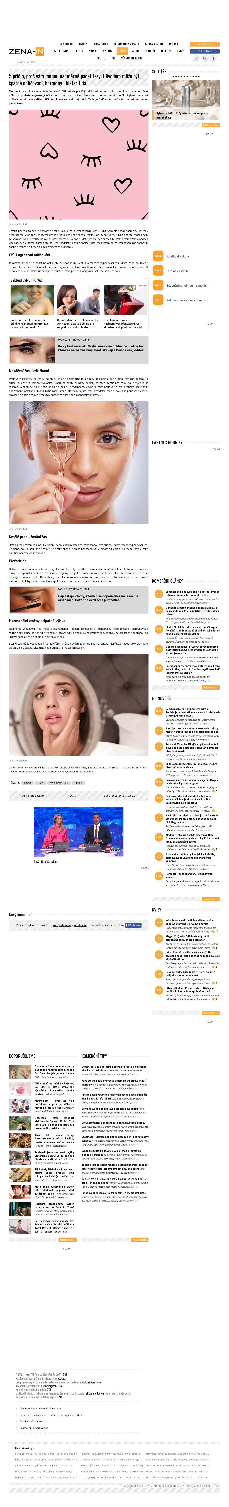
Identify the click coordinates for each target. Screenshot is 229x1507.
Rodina (173, 44)
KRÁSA (27, 783)
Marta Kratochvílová (123, 796)
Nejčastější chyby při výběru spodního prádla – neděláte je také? (113, 1465)
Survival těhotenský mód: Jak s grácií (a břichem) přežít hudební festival (47, 1454)
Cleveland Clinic (74, 771)
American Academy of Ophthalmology (47, 771)
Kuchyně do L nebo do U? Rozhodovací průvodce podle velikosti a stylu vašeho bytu (178, 1460)
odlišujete (53, 263)
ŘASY (40, 783)
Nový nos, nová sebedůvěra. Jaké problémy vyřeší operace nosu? (178, 1454)
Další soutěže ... (210, 125)
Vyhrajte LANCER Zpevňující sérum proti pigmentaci (182, 115)
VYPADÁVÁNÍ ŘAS (59, 783)
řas (25, 231)
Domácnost (100, 44)
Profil (100, 58)
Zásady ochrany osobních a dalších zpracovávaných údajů (51, 1415)
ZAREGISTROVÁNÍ (62, 925)
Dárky (83, 44)
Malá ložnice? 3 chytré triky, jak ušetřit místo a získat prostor (178, 1477)
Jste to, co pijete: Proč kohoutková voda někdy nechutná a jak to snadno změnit (113, 1477)
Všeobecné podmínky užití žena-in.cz (40, 1408)
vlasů (96, 231)
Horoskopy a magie (127, 44)
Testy (79, 51)
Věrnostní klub (131, 58)
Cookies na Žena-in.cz (32, 1421)
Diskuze (166, 51)
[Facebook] (213, 58)
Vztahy (107, 51)
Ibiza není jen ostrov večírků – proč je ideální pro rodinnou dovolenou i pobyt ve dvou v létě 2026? (47, 1460)
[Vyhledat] (196, 58)
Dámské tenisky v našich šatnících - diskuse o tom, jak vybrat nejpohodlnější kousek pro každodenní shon (113, 1460)
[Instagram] (205, 58)
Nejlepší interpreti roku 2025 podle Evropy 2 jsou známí (46, 1477)
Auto (135, 51)
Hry (113, 58)
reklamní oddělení (94, 1393)
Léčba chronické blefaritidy (30, 767)
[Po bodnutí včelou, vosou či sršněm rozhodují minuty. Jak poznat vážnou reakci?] (32, 300)
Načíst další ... (67, 1239)
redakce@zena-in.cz (91, 1382)
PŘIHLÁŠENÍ (80, 925)
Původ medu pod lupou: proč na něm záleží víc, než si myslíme (178, 1472)
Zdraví (122, 51)
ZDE (65, 1375)
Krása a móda (154, 44)
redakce (60, 1378)
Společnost (62, 51)
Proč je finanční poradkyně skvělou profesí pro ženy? (43, 1472)
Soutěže (150, 51)
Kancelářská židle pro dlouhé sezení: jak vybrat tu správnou (113, 1472)
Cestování (66, 44)
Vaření (93, 51)
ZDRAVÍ (78, 783)
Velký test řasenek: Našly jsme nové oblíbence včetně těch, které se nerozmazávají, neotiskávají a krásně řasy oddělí (102, 348)
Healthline (88, 771)
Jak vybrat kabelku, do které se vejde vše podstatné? (44, 1465)
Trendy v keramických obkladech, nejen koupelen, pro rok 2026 (178, 1465)
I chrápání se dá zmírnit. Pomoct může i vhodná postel (110, 1454)
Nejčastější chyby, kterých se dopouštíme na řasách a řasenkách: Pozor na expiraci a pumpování (98, 597)
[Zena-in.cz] (28, 51)
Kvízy (180, 51)
